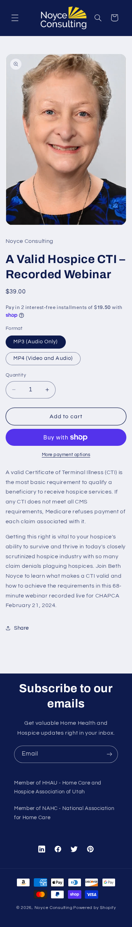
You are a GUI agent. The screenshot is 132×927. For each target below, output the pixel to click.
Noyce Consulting (53, 908)
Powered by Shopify (94, 908)
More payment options (66, 455)
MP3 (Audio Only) (35, 341)
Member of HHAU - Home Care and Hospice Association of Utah (57, 787)
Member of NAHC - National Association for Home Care (64, 813)
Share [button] (21, 628)
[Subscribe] (109, 754)
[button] (15, 18)
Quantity (16, 375)
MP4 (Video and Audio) (43, 358)
